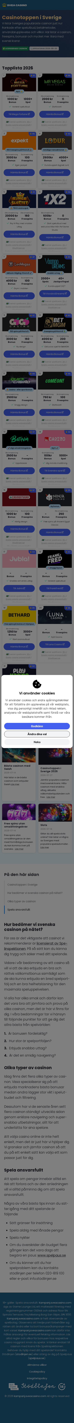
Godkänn (37, 726)
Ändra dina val (37, 734)
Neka (37, 742)
